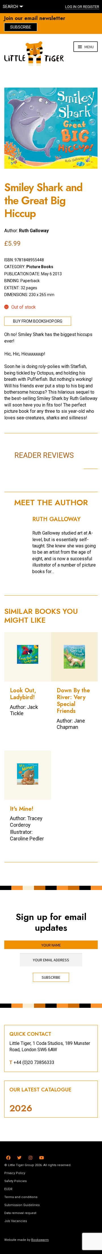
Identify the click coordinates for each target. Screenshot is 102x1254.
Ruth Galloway (34, 230)
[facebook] (8, 1157)
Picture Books (39, 266)
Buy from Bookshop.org (37, 321)
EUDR (8, 1189)
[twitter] (19, 1157)
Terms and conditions (20, 1197)
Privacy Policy (14, 1173)
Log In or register (82, 7)
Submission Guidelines (22, 1205)
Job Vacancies (15, 1221)
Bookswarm (40, 1240)
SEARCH (10, 6)
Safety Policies (15, 1181)
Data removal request (20, 1213)
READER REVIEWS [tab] (44, 455)
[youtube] (41, 1157)
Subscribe (20, 27)
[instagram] (30, 1157)
